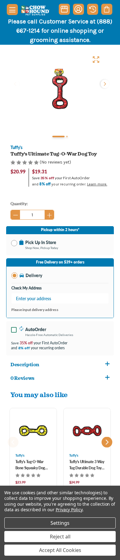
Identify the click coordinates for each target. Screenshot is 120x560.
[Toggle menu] (12, 9)
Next (104, 84)
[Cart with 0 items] (106, 9)
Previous (16, 84)
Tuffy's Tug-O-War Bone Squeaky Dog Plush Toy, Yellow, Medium (30, 465)
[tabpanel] (60, 88)
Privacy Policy (69, 509)
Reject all (60, 536)
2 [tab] (67, 136)
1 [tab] (58, 136)
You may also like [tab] (39, 394)
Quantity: (19, 203)
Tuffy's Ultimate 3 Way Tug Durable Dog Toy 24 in (86, 465)
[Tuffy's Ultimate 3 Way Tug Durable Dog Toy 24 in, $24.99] (87, 430)
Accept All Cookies (60, 550)
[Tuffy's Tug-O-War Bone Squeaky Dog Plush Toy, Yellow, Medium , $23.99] (33, 430)
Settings (60, 523)
